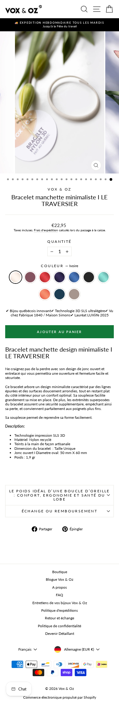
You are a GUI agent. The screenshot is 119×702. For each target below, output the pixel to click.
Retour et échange (59, 618)
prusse (59, 294)
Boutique (59, 572)
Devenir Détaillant (59, 633)
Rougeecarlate (45, 277)
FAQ (59, 595)
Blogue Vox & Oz (59, 579)
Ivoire (15, 277)
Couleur (59, 266)
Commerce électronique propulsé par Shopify (59, 697)
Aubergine (30, 277)
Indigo (59, 277)
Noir (89, 277)
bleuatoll (103, 277)
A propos (59, 587)
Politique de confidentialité (59, 626)
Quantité (59, 241)
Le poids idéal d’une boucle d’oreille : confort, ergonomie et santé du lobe (59, 495)
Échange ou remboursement (60, 511)
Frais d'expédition (46, 230)
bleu (74, 277)
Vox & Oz (59, 189)
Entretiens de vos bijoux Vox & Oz (59, 602)
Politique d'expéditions (59, 610)
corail (45, 294)
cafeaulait (74, 294)
